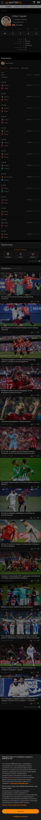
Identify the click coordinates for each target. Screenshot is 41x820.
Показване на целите (20, 816)
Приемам (20, 811)
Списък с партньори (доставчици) (14, 805)
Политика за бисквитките (19, 783)
